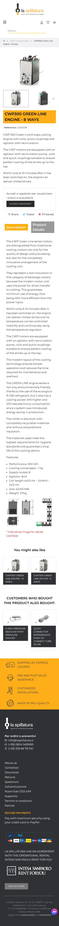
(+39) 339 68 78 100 (20, 748)
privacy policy (28, 915)
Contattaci (12, 767)
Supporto (11, 796)
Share (15, 214)
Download (12, 772)
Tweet (30, 214)
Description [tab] (16, 227)
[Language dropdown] (54, 22)
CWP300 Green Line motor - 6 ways (43, 578)
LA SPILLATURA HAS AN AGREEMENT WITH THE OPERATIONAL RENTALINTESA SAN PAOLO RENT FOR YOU (29, 855)
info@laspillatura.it (20, 740)
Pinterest (48, 214)
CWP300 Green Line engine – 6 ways (15, 578)
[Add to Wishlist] (22, 562)
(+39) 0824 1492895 (20, 744)
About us (11, 762)
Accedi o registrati (20, 204)
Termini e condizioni (18, 800)
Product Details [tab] (39, 227)
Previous (5, 98)
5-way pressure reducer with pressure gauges (15, 633)
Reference (10, 127)
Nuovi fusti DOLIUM (18, 791)
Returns (10, 777)
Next (53, 98)
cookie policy (45, 915)
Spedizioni (12, 781)
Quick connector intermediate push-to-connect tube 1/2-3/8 (42, 636)
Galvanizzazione (15, 786)
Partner (10, 805)
